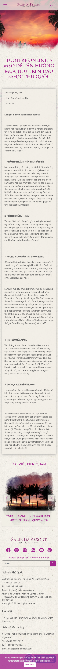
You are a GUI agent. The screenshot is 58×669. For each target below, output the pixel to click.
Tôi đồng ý (30, 664)
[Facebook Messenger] (41, 550)
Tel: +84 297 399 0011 (12, 582)
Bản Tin (13, 618)
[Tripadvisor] (25, 550)
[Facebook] (8, 550)
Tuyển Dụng (22, 618)
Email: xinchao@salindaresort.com (18, 590)
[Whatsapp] (49, 550)
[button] (51, 498)
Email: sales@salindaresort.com (17, 649)
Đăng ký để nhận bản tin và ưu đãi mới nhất (29, 557)
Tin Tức (5, 618)
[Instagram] (16, 550)
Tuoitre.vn (9, 103)
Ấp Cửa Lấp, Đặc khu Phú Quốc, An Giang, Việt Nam (26, 579)
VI (50, 5)
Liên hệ (44, 618)
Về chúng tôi (34, 618)
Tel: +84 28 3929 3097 (12, 641)
